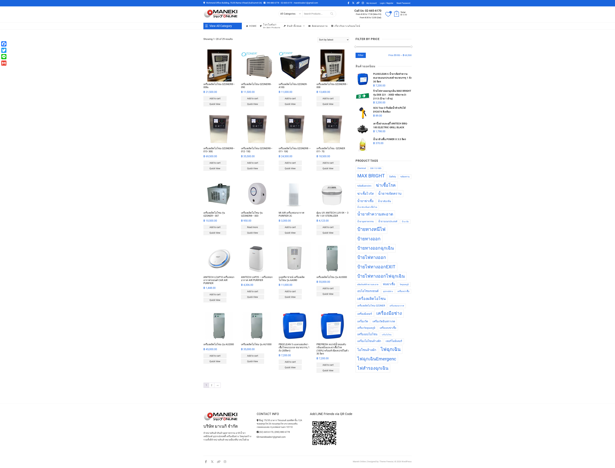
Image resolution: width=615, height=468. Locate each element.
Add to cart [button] (215, 98)
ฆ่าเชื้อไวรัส (365, 193)
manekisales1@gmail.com (306, 3)
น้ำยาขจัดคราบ (390, 193)
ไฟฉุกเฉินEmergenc (376, 359)
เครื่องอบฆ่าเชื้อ (388, 327)
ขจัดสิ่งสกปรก (364, 186)
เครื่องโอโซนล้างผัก (369, 341)
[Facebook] (4, 44)
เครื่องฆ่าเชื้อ (403, 291)
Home (253, 26)
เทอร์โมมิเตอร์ (394, 341)
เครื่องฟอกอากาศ (397, 306)
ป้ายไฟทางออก (371, 257)
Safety (392, 176)
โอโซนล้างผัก (366, 350)
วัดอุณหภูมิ (404, 284)
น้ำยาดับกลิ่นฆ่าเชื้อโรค (367, 207)
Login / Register (386, 3)
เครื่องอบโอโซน (367, 334)
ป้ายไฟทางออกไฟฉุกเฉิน (381, 276)
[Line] (4, 56)
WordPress (407, 461)
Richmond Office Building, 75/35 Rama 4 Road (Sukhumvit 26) (234, 3)
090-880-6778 (272, 3)
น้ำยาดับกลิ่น (384, 201)
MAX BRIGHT (371, 176)
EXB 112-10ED (375, 168)
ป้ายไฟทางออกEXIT (376, 266)
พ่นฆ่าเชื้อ (389, 284)
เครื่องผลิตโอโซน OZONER (371, 305)
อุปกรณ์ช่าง (388, 291)
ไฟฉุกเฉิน (391, 349)
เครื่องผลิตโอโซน (371, 298)
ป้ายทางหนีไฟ (371, 229)
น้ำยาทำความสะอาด (375, 214)
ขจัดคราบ (405, 176)
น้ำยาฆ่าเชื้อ (365, 201)
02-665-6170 (286, 3)
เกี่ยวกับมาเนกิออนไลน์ (347, 26)
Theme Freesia (386, 461)
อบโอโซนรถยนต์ (368, 291)
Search (332, 14)
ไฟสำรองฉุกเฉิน (372, 368)
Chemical (361, 168)
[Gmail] (4, 63)
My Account (371, 3)
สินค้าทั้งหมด (294, 26)
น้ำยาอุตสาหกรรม (365, 221)
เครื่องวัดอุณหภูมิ (366, 327)
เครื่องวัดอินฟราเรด (384, 321)
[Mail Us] (258, 437)
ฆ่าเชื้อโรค (386, 185)
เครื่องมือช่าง (389, 313)
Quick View (214, 104)
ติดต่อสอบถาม (320, 26)
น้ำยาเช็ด (405, 222)
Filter (360, 55)
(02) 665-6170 (266, 432)
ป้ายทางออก (369, 238)
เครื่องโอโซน (386, 335)
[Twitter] (4, 50)
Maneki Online (359, 461)
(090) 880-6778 (282, 432)
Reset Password (403, 3)
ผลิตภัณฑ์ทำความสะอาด (367, 284)
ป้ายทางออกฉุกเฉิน (375, 248)
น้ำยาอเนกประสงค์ (387, 221)
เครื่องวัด (362, 321)
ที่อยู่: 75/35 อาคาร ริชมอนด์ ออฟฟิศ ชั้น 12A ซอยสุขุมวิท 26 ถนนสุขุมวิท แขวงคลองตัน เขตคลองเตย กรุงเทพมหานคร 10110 (279, 423)
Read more (252, 227)
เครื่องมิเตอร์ (364, 313)
